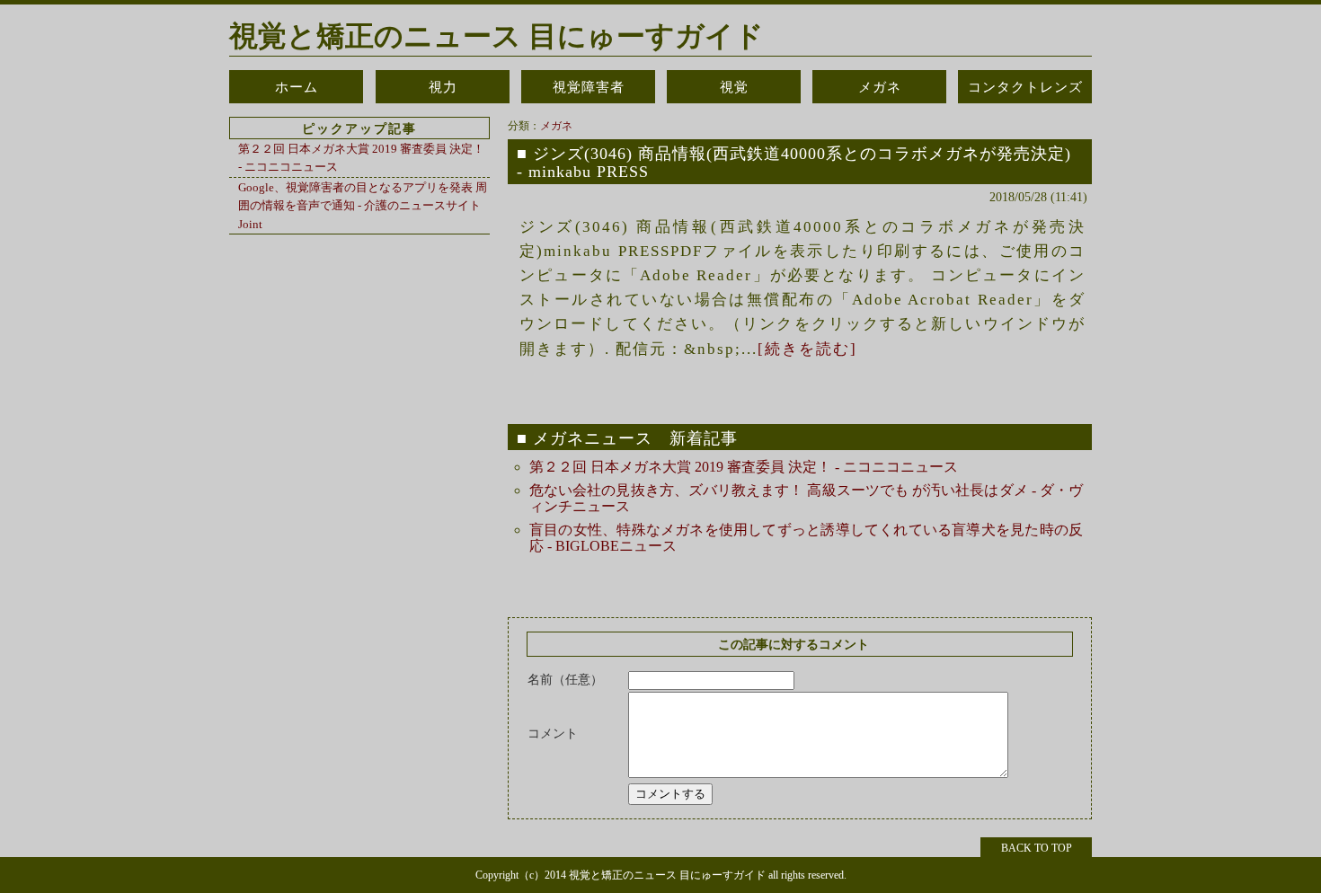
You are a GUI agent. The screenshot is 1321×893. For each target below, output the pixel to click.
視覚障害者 (589, 87)
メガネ (879, 87)
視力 (443, 87)
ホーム (296, 87)
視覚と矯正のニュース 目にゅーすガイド (496, 36)
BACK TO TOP (1036, 848)
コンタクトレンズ (1025, 87)
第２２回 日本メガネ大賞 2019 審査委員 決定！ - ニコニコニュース (743, 466)
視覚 (734, 87)
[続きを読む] (807, 349)
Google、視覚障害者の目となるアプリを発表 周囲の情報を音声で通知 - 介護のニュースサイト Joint (362, 206)
